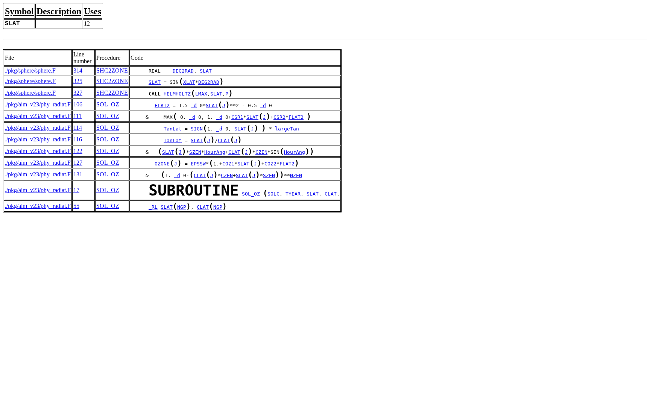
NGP (181, 207)
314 (77, 70)
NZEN (296, 175)
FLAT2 (162, 105)
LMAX (201, 94)
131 (77, 174)
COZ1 (228, 164)
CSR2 (279, 117)
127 (77, 162)
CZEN (261, 152)
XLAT (189, 82)
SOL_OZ (107, 104)
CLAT (224, 140)
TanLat (173, 129)
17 (76, 190)
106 (77, 104)
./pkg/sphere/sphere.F (30, 70)
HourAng (214, 152)
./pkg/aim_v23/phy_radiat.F (38, 104)
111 (77, 116)
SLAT (206, 71)
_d (194, 105)
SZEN (195, 152)
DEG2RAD (183, 71)
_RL (153, 207)
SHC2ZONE (112, 70)
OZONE (162, 164)
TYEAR (293, 194)
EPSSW (198, 164)
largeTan (287, 129)
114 (77, 127)
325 (77, 81)
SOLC (273, 194)
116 (77, 139)
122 (77, 151)
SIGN (197, 129)
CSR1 (237, 117)
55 (76, 206)
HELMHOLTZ (177, 94)
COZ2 (270, 164)
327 (77, 92)
